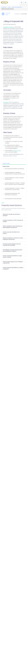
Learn (9, 7)
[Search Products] (21, 2)
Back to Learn (6, 163)
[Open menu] (25, 2)
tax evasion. (6, 102)
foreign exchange (17, 150)
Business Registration (17, 7)
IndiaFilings (3, 7)
